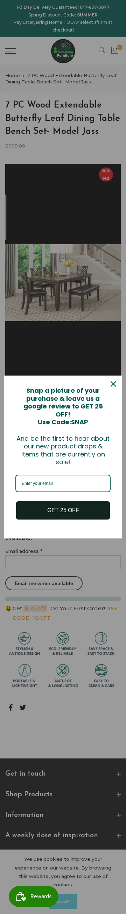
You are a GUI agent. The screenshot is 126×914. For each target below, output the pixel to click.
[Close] (113, 384)
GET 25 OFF (63, 510)
